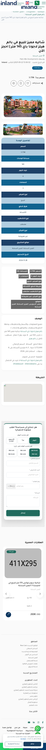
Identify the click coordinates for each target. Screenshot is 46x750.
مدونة (25, 728)
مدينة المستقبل (32, 661)
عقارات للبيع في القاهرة (30, 664)
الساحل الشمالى (32, 649)
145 (18, 271)
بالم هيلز (32, 339)
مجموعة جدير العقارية (30, 693)
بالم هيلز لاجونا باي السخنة (31, 332)
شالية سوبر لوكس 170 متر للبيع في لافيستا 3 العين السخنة (24, 584)
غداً (23, 440)
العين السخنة (18, 12)
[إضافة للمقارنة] (14, 83)
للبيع (29, 281)
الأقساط (26, 286)
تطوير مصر (34, 696)
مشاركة (37, 83)
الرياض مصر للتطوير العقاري (28, 699)
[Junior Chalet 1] (33, 129)
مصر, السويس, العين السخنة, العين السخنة (26, 305)
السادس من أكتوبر (31, 655)
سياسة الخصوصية (15, 731)
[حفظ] (21, 83)
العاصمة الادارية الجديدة (30, 652)
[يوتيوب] (29, 722)
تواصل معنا (7, 728)
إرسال (23, 513)
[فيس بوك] (42, 722)
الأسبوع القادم (11, 440)
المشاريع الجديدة (23, 734)
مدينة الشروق (33, 667)
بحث (32, 728)
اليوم (34, 440)
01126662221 (18, 364)
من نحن (17, 728)
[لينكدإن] (34, 722)
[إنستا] (38, 722)
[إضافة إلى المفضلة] (28, 83)
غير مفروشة (27, 296)
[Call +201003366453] (40, 3)
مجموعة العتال (33, 702)
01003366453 (30, 364)
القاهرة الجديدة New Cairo (29, 646)
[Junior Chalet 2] (13, 130)
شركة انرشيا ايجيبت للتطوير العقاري (26, 690)
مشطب (26, 291)
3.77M (32, 271)
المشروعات (31, 12)
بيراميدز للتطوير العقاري (30, 687)
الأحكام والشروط (32, 731)
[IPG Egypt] (12, 3)
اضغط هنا (23, 739)
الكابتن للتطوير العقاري (30, 684)
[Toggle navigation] (43, 3)
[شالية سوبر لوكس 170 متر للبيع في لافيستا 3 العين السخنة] (8, 614)
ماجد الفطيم (33, 705)
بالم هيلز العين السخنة (35, 15)
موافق (32, 744)
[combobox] (11, 486)
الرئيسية (41, 12)
